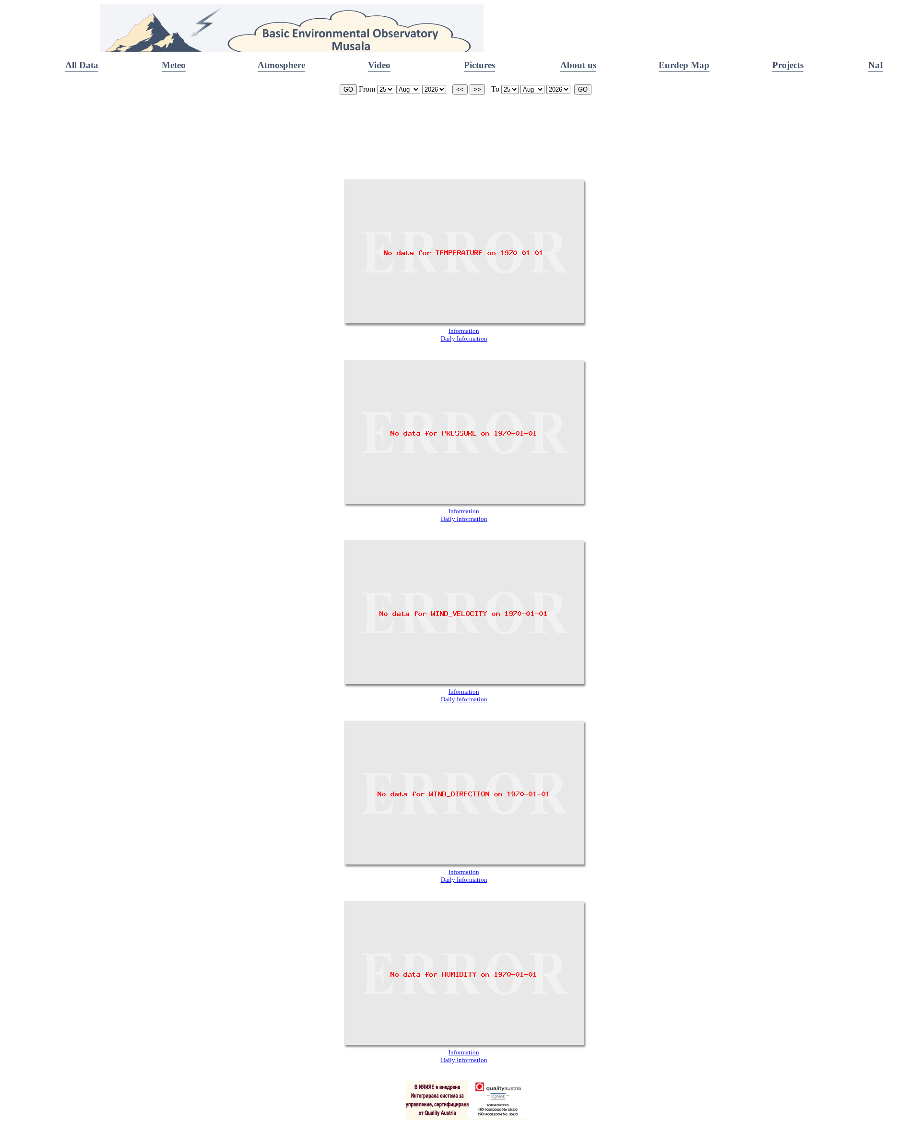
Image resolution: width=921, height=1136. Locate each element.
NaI (875, 65)
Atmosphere (281, 65)
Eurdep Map (684, 65)
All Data (81, 65)
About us (578, 65)
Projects (787, 65)
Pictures (479, 65)
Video (379, 65)
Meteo (174, 65)
